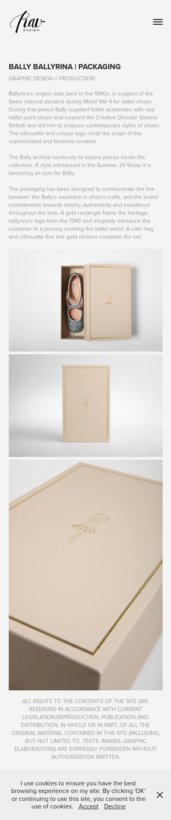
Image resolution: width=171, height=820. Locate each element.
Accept (89, 806)
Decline (115, 806)
